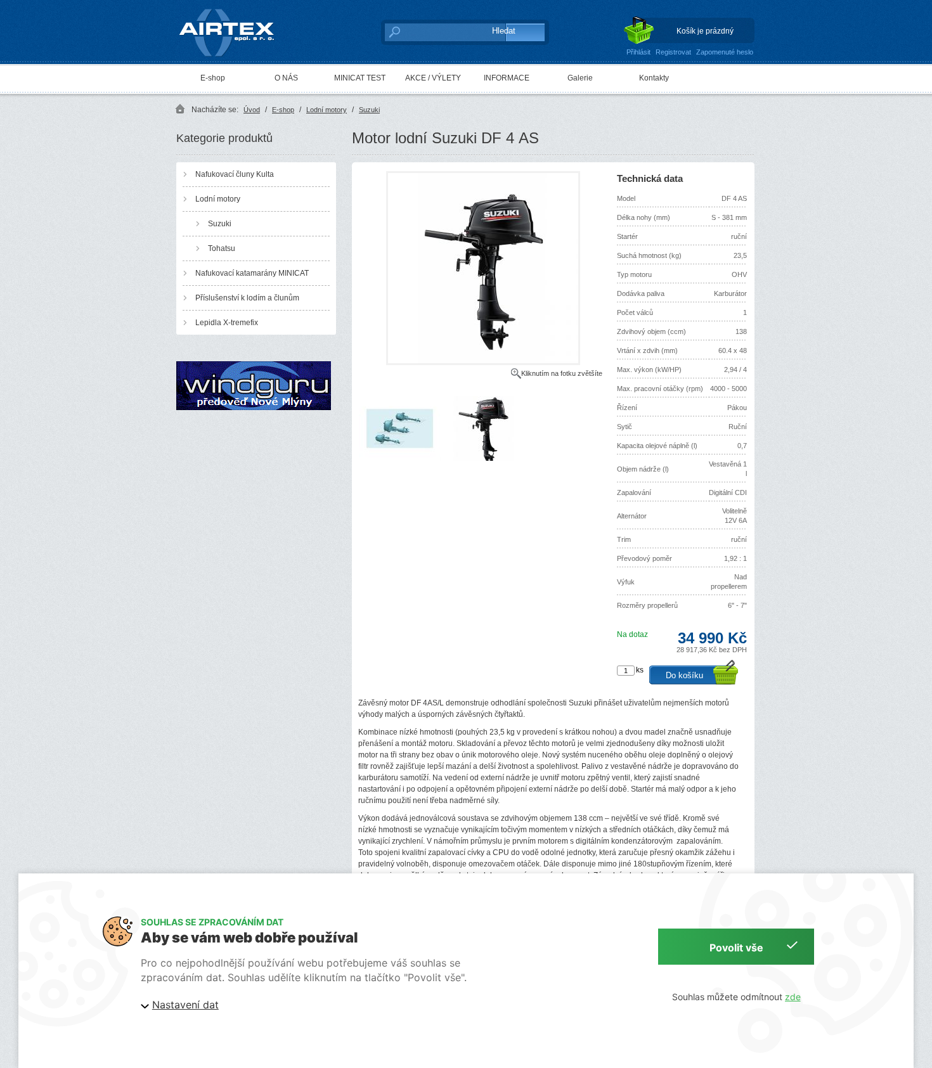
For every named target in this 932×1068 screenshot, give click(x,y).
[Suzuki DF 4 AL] (483, 362)
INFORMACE (506, 78)
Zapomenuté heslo (724, 52)
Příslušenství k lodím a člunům (247, 297)
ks (640, 670)
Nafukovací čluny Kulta (234, 174)
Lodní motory (326, 109)
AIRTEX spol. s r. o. (235, 10)
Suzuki (369, 109)
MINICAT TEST (359, 78)
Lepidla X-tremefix (226, 322)
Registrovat (673, 52)
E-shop (212, 78)
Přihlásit (638, 52)
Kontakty (654, 78)
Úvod (251, 109)
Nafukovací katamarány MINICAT (252, 273)
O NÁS (286, 78)
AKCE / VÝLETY (433, 78)
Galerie (580, 78)
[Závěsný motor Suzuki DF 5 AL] (400, 458)
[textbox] (431, 32)
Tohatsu (221, 248)
